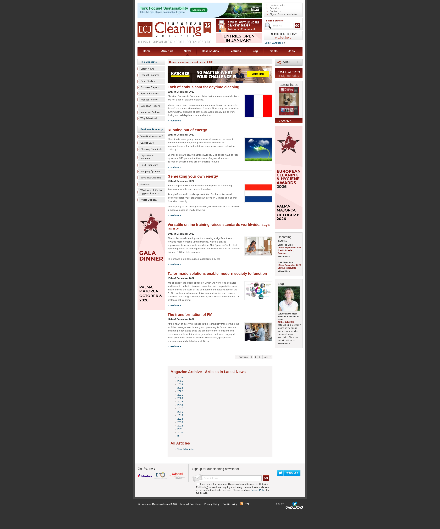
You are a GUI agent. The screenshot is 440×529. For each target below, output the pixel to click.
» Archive (284, 121)
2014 (180, 418)
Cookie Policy (230, 504)
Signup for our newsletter (283, 14)
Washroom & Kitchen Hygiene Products (151, 192)
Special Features (149, 93)
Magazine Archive (150, 112)
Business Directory (151, 129)
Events (273, 51)
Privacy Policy (258, 490)
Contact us (275, 11)
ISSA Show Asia (285, 262)
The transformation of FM (190, 314)
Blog (255, 51)
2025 (180, 381)
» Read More (284, 256)
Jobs (291, 51)
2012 (180, 425)
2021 (180, 394)
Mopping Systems (150, 171)
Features (235, 51)
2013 (180, 422)
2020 (180, 398)
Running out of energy (187, 130)
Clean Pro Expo (285, 245)
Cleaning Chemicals (151, 149)
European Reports (150, 105)
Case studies (210, 51)
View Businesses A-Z (151, 136)
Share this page (288, 62)
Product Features (149, 75)
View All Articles (185, 449)
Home (147, 51)
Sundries (145, 184)
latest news (198, 62)
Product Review (148, 99)
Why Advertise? (148, 118)
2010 (180, 432)
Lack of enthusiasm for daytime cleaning (203, 87)
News (187, 51)
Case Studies (147, 81)
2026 (180, 377)
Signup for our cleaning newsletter (215, 469)
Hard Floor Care (149, 165)
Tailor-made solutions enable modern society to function (217, 273)
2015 (180, 415)
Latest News (147, 68)
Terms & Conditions (190, 504)
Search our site (275, 20)
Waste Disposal (148, 199)
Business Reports (150, 87)
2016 (180, 411)
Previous (243, 357)
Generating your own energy (193, 176)
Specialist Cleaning (150, 177)
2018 (180, 405)
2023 (180, 387)
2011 (180, 429)
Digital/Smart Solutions (147, 157)
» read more (174, 120)
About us (167, 51)
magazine (183, 62)
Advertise (275, 8)
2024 (180, 384)
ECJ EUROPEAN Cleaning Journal (174, 32)
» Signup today (288, 75)
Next (266, 357)
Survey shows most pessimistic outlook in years (288, 316)
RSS (246, 504)
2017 (180, 408)
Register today (277, 5)
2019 (180, 401)
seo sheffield (289, 505)
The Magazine (148, 61)
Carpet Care (147, 142)
